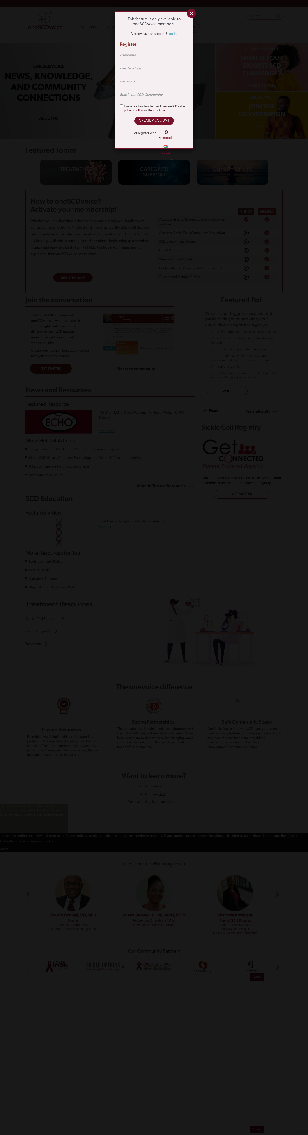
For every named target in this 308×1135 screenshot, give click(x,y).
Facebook (165, 137)
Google (166, 153)
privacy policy (133, 110)
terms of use (157, 110)
